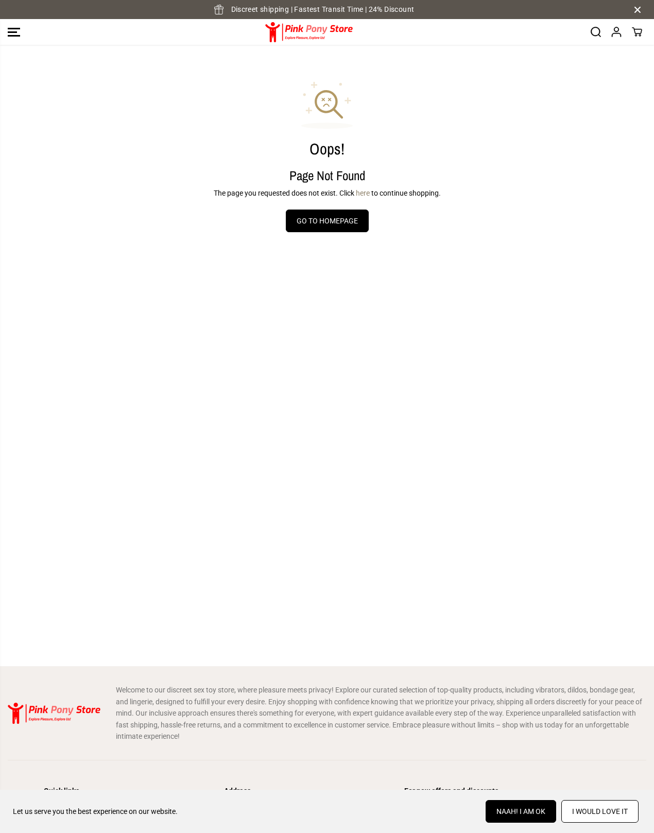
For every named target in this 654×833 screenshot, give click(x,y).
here (363, 193)
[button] (14, 32)
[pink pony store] (309, 32)
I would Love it (600, 811)
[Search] (596, 32)
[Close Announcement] (637, 10)
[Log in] (616, 32)
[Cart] (637, 32)
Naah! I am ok (520, 811)
